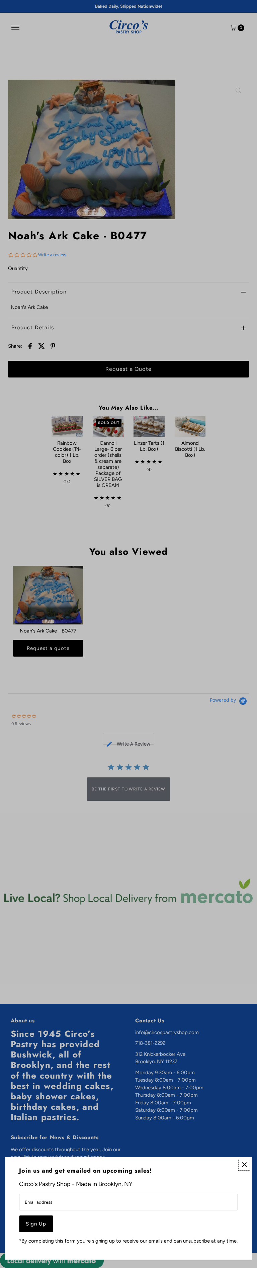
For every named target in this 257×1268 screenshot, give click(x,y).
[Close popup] (244, 1165)
